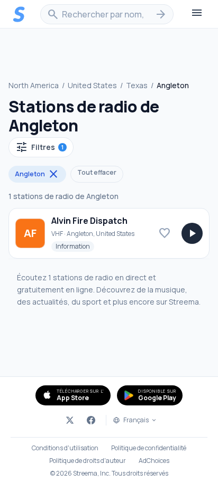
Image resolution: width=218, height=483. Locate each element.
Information (75, 246)
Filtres (39, 147)
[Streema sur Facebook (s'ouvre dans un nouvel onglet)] (91, 420)
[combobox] (107, 14)
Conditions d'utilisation (65, 448)
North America (33, 85)
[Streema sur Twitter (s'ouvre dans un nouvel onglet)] (69, 420)
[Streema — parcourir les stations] (19, 14)
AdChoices (154, 461)
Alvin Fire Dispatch (89, 220)
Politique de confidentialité (148, 448)
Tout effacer (96, 172)
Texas (137, 85)
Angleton (37, 174)
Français (136, 420)
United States (92, 85)
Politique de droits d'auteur (87, 461)
